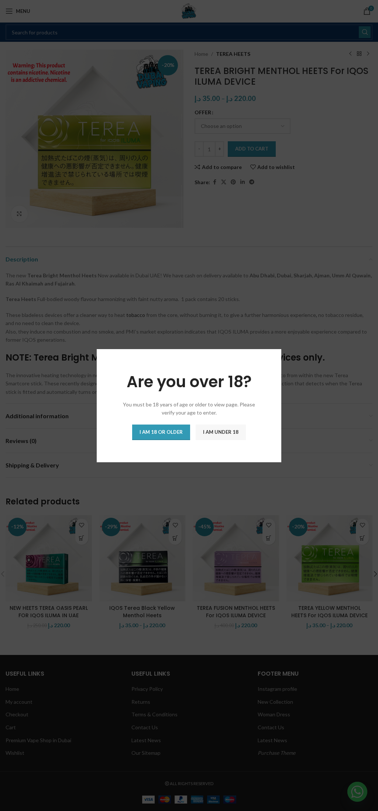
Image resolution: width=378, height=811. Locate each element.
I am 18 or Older (161, 432)
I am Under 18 (220, 432)
